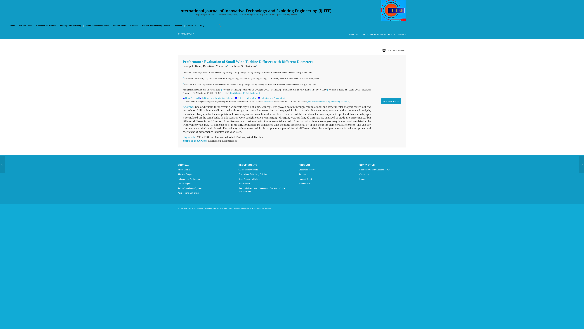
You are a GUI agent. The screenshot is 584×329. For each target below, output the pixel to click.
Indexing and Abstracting (272, 98)
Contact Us (364, 174)
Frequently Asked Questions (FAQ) (374, 170)
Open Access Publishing (249, 179)
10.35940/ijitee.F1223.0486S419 (244, 93)
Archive (302, 174)
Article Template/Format (188, 193)
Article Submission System (190, 188)
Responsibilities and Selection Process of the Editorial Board (261, 190)
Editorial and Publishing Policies (217, 98)
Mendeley (251, 98)
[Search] (219, 26)
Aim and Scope (184, 174)
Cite (240, 98)
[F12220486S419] (2, 164)
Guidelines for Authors (248, 170)
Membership (304, 183)
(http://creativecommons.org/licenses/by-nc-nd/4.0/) (328, 101)
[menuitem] (12, 26)
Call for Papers (184, 183)
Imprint (362, 179)
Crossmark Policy (307, 170)
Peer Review (244, 183)
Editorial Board (305, 179)
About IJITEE (184, 170)
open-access (268, 101)
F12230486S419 (186, 34)
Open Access (191, 98)
